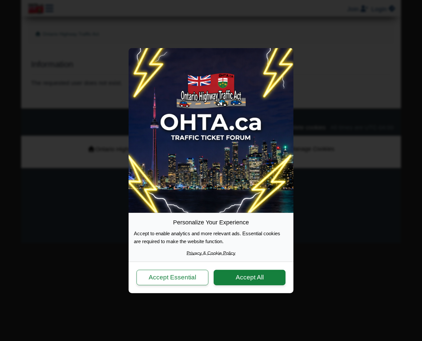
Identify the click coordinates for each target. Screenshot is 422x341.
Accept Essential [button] (172, 277)
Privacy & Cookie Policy (211, 252)
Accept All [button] (250, 277)
